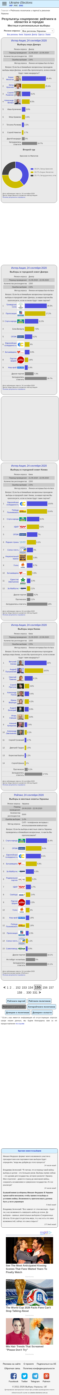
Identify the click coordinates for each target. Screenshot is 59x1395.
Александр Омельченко (11, 732)
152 (18, 987)
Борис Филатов (10, 78)
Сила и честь (13, 550)
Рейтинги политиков (40, 1001)
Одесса (41, 34)
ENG (21, 6)
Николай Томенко (12, 678)
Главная (4, 10)
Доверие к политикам (17, 1012)
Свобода (14, 895)
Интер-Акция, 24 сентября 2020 (29, 40)
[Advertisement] (29, 233)
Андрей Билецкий (12, 709)
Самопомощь (12, 949)
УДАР (16, 527)
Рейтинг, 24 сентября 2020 (29, 795)
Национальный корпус (12, 557)
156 (45, 987)
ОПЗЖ (13, 337)
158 (19, 992)
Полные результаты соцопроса (14, 197)
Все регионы (12, 34)
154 (30, 987)
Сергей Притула (12, 686)
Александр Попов (11, 694)
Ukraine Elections (20, 2)
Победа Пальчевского (13, 511)
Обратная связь (12, 1368)
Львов (47, 34)
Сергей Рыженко (10, 94)
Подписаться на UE (46, 1364)
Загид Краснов (10, 86)
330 (28, 992)
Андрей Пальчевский (10, 670)
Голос (16, 565)
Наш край (12, 367)
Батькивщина (10, 352)
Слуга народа (10, 321)
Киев (21, 34)
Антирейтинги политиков (41, 1007)
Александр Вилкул (9, 101)
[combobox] (37, 31)
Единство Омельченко (13, 581)
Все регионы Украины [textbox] (34, 31)
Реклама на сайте (12, 1364)
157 (51, 987)
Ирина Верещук (12, 701)
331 (35, 992)
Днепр (34, 34)
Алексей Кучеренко (11, 724)
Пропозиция (11, 313)
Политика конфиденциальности (39, 1368)
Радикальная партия (12, 879)
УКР (11, 6)
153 (24, 987)
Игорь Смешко (12, 717)
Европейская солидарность (10, 344)
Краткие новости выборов (29, 1151)
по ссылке (20, 1024)
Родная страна (12, 542)
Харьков (27, 34)
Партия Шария (13, 360)
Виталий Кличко (12, 663)
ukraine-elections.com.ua (39, 1392)
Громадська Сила (11, 306)
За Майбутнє (13, 588)
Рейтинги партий (16, 1001)
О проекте (29, 1364)
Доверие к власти (42, 1012)
